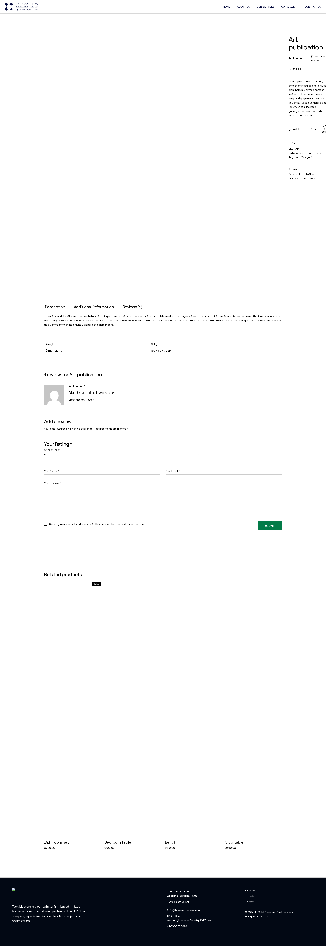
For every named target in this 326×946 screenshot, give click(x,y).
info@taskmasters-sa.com (184, 910)
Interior (318, 153)
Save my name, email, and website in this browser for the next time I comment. (98, 524)
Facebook (251, 890)
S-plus (264, 916)
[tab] (55, 307)
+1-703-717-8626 (177, 926)
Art (298, 157)
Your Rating (58, 444)
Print (314, 157)
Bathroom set (56, 842)
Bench (170, 842)
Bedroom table (117, 842)
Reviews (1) (132, 306)
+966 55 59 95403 (178, 901)
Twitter (249, 901)
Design (308, 153)
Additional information (94, 306)
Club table (234, 842)
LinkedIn (250, 896)
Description (55, 306)
